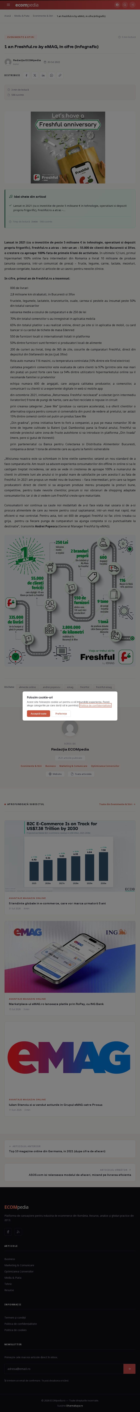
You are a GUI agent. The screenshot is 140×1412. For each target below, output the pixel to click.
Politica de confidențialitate (95, 705)
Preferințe (61, 713)
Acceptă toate (38, 713)
